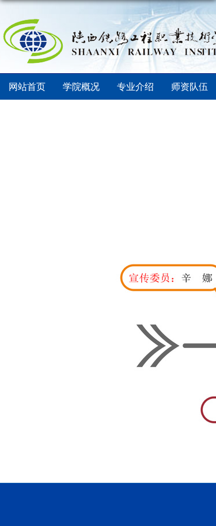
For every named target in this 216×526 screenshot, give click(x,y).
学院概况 (81, 87)
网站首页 (27, 87)
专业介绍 (135, 87)
